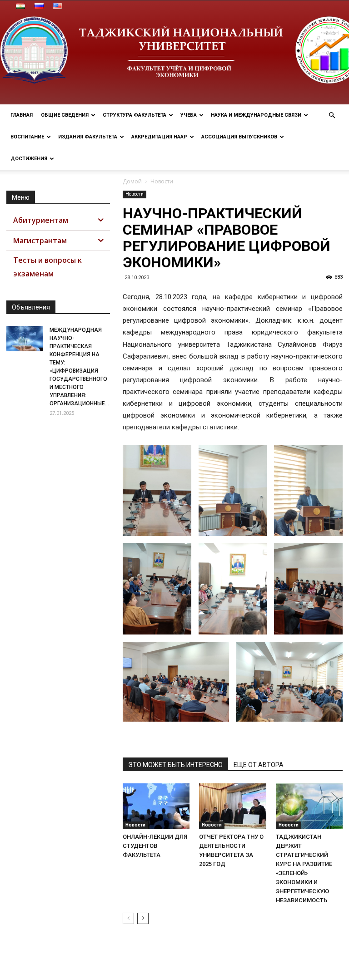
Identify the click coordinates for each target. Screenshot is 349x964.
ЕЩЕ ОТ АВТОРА (259, 764)
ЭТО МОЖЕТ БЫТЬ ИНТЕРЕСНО (175, 764)
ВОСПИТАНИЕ (27, 137)
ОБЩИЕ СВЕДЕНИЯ (65, 115)
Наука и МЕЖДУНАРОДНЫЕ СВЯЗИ (256, 115)
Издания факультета (87, 137)
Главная (21, 115)
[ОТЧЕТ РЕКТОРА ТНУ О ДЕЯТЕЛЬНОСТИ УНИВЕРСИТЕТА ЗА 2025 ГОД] (232, 806)
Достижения (28, 159)
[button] (332, 115)
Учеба (188, 115)
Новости (134, 194)
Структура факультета (134, 115)
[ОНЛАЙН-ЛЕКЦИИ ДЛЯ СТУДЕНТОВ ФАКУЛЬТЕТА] (156, 806)
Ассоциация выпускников (239, 137)
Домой (132, 181)
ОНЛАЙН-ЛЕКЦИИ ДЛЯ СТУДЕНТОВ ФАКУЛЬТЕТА (155, 845)
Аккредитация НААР (159, 137)
